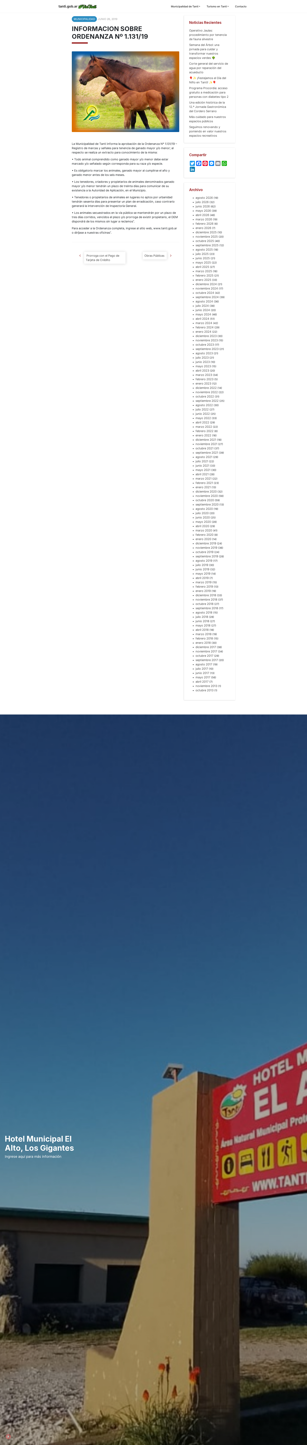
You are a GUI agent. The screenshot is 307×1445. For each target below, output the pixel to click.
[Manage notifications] (8, 1436)
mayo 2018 (203, 625)
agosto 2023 (204, 353)
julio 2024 (202, 305)
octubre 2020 (205, 500)
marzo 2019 (204, 582)
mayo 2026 (203, 210)
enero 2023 (203, 383)
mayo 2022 (203, 418)
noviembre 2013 (206, 686)
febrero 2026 (204, 223)
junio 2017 (202, 673)
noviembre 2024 (207, 288)
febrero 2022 (204, 431)
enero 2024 (203, 331)
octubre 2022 (205, 396)
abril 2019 (202, 578)
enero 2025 (203, 279)
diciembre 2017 (206, 647)
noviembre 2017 (206, 651)
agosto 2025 (204, 249)
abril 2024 (202, 318)
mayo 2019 (203, 573)
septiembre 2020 (207, 504)
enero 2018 (203, 642)
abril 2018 (202, 629)
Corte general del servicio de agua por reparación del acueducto (208, 68)
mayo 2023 (203, 366)
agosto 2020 (204, 508)
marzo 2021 (204, 478)
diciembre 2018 (206, 595)
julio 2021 (202, 461)
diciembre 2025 (206, 232)
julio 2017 (202, 668)
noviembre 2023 (207, 340)
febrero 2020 (204, 534)
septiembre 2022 (207, 400)
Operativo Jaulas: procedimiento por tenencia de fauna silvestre (208, 35)
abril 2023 (202, 370)
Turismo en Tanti (217, 6)
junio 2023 (203, 362)
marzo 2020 (204, 530)
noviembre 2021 (206, 444)
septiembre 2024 (207, 297)
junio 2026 (203, 206)
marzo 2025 (204, 271)
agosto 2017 (204, 664)
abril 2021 (202, 474)
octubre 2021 (204, 448)
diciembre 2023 (206, 336)
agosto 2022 (204, 405)
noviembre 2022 (207, 392)
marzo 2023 (204, 375)
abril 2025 (202, 267)
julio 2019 (202, 565)
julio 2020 (202, 513)
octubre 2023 (205, 344)
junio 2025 (203, 258)
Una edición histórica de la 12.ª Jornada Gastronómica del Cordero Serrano (207, 107)
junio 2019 (202, 569)
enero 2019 (203, 591)
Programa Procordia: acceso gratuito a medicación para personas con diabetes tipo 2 (208, 92)
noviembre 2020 (207, 496)
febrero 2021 (204, 483)
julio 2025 (202, 254)
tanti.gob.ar (68, 6)
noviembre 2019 (206, 547)
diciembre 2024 (206, 284)
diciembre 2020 (206, 491)
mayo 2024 (203, 314)
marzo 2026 (204, 219)
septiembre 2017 (207, 660)
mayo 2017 (203, 677)
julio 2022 (202, 409)
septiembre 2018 (207, 608)
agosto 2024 (204, 301)
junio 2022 (203, 413)
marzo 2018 (204, 634)
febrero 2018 (204, 638)
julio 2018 (202, 616)
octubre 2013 (204, 690)
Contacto (241, 6)
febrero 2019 (204, 586)
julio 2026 (202, 202)
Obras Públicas (154, 255)
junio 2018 (202, 621)
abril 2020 (202, 526)
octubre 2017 (204, 655)
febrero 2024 (205, 327)
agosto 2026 (204, 197)
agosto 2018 (204, 612)
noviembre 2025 (207, 236)
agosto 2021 (204, 457)
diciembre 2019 (206, 543)
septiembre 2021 (207, 452)
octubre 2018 (204, 604)
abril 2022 (202, 422)
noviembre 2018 (206, 599)
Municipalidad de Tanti (184, 6)
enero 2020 (203, 539)
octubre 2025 (205, 241)
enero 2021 (203, 487)
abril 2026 (202, 215)
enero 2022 (203, 435)
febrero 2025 (204, 275)
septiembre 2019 (207, 556)
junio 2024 (203, 310)
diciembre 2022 (206, 387)
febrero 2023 (204, 379)
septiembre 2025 (207, 245)
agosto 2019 (204, 560)
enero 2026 (203, 228)
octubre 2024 (205, 292)
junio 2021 (202, 465)
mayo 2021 (203, 470)
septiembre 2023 (207, 349)
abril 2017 (202, 681)
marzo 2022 (204, 426)
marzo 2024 (204, 323)
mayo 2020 (203, 521)
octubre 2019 (204, 552)
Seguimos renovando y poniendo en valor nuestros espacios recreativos (207, 131)
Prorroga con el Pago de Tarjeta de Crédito (102, 258)
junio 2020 (203, 517)
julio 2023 (202, 357)
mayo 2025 (203, 262)
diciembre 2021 (206, 439)
